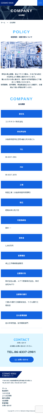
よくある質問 (6, 396)
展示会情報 (6, 398)
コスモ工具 (6, 393)
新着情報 (5, 403)
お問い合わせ (23, 359)
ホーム (3, 22)
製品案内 (5, 391)
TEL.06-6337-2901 (21, 351)
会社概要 (5, 400)
